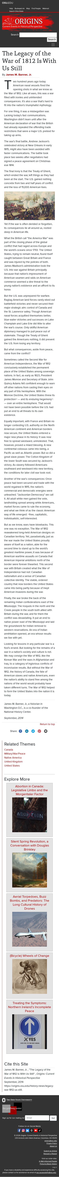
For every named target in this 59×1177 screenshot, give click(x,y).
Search (15, 34)
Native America (13, 757)
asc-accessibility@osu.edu (46, 1172)
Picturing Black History (48, 1164)
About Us (53, 1146)
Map (28, 8)
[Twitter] (33, 731)
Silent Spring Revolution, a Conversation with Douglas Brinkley (29, 845)
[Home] (28, 22)
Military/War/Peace (14, 753)
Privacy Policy (52, 1143)
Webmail (45, 8)
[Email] (46, 731)
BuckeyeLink (20, 8)
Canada (8, 749)
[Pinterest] (39, 731)
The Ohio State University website (7, 3)
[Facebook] (20, 731)
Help (11, 8)
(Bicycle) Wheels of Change (29, 956)
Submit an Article (50, 1151)
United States (12, 765)
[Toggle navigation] (53, 44)
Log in (54, 1167)
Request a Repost (50, 1154)
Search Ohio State (16, 11)
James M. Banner (16, 74)
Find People (36, 8)
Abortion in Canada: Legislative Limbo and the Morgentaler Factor (29, 790)
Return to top (47, 724)
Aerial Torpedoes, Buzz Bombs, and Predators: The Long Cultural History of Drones (29, 902)
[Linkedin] (27, 731)
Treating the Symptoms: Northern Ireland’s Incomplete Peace (29, 1007)
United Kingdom (13, 761)
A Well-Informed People (48, 1161)
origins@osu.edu (50, 1141)
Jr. (30, 74)
